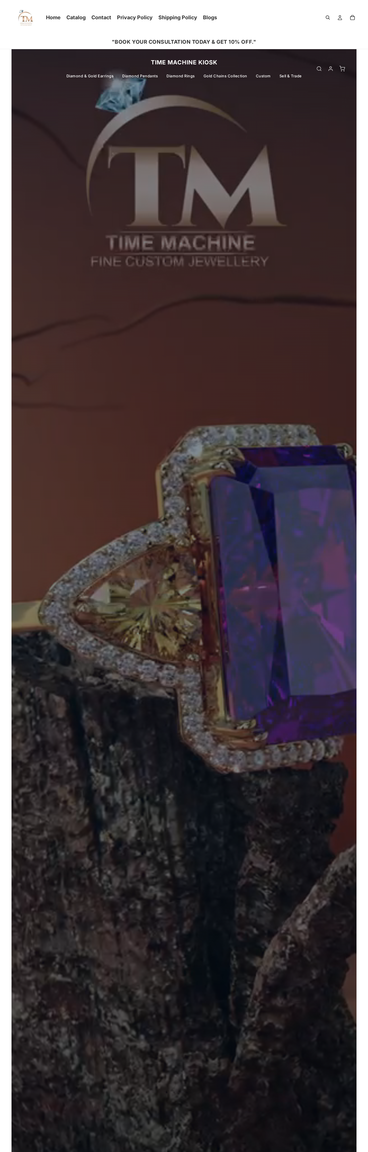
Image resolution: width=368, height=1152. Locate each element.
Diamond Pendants (140, 76)
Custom (263, 76)
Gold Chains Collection (225, 76)
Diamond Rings (180, 76)
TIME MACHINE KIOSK (184, 62)
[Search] (327, 17)
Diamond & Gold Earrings (90, 76)
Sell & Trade (290, 76)
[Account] (331, 69)
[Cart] (352, 17)
